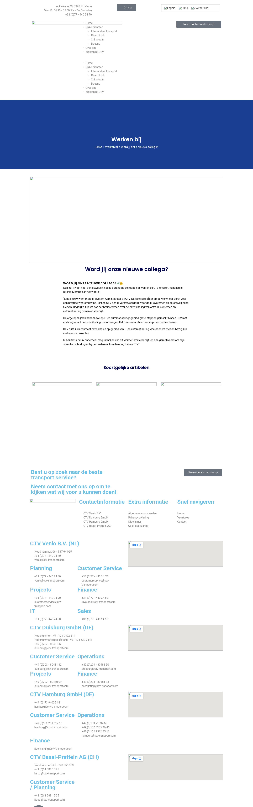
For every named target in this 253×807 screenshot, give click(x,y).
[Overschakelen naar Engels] (170, 8)
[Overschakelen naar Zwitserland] (200, 8)
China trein (97, 39)
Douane (95, 43)
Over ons (91, 47)
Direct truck (98, 35)
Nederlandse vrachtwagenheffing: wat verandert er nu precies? (127, 409)
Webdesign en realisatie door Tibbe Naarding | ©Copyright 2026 (69, 534)
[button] (126, 59)
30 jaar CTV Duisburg (59, 414)
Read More (52, 433)
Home (89, 23)
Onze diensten (94, 27)
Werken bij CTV (95, 52)
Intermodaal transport (104, 31)
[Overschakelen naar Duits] (183, 8)
